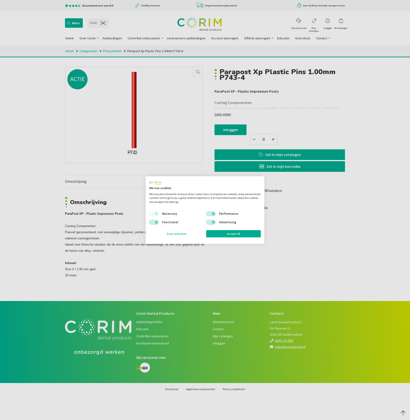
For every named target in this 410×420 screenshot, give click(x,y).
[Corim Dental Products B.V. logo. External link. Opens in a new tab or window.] (155, 183)
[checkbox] (154, 213)
